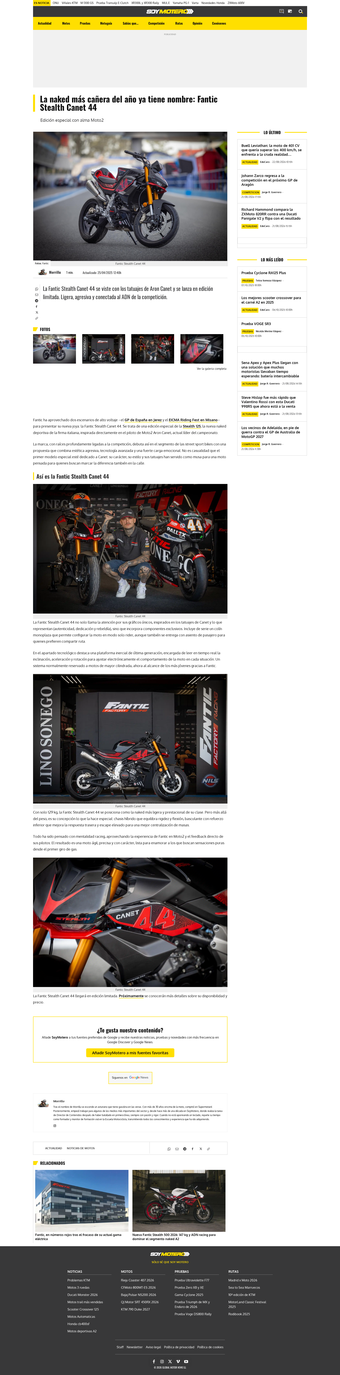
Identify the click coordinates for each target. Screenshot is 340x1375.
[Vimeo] (178, 1362)
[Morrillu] (43, 272)
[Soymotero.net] (170, 11)
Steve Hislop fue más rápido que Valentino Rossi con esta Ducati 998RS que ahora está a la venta (268, 401)
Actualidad (53, 1148)
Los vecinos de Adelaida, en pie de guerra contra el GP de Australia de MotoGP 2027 (270, 432)
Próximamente (131, 996)
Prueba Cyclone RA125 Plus (263, 273)
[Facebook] (36, 306)
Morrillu (55, 272)
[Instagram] (54, 1124)
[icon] (281, 11)
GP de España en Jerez (143, 420)
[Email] (36, 294)
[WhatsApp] (36, 288)
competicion (250, 192)
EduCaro (265, 161)
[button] (301, 11)
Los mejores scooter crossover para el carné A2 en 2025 (271, 300)
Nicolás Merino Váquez (268, 331)
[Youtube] (186, 1362)
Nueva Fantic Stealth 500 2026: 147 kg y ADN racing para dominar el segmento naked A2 (174, 1237)
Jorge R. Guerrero (271, 192)
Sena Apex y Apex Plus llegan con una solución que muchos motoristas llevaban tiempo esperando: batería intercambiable (270, 369)
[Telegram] (36, 300)
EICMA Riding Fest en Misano (193, 420)
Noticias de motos (81, 1148)
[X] (36, 312)
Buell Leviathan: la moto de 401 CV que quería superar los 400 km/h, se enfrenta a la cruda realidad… (271, 150)
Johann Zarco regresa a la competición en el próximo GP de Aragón (269, 180)
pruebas (247, 280)
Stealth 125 (192, 426)
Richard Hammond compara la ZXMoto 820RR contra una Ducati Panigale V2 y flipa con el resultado (271, 213)
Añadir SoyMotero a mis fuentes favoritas (130, 1052)
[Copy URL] (36, 318)
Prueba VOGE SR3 (256, 324)
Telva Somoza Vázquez (269, 280)
